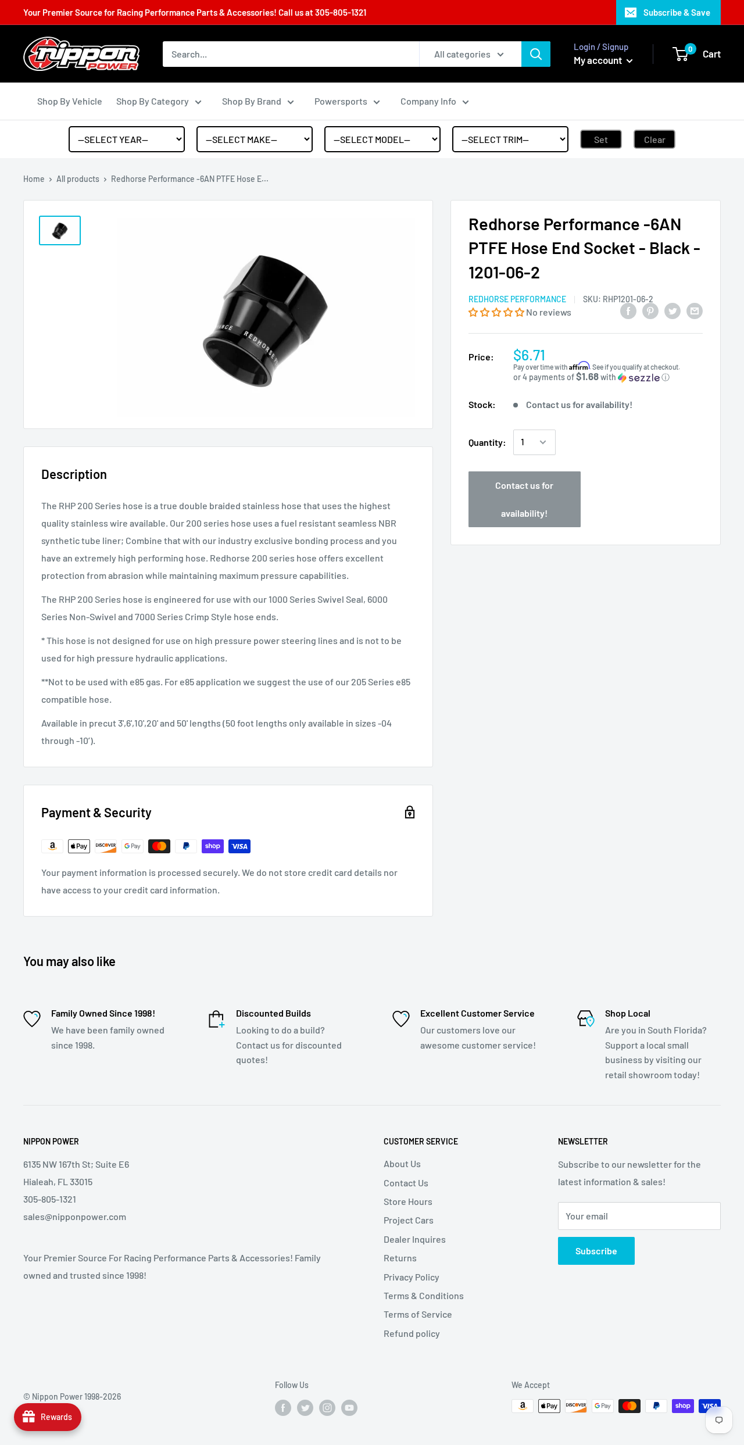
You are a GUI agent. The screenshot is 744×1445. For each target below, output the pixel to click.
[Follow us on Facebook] (283, 1407)
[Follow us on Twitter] (305, 1407)
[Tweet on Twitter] (672, 310)
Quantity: (487, 442)
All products (77, 179)
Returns (400, 1257)
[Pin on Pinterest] (650, 310)
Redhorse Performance (517, 300)
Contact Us (406, 1182)
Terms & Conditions (424, 1295)
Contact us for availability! (524, 499)
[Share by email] (694, 310)
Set (601, 139)
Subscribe (596, 1250)
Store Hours (408, 1201)
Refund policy (412, 1333)
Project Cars (409, 1219)
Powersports (340, 100)
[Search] (535, 54)
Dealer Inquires (415, 1238)
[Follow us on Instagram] (327, 1407)
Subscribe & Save (676, 12)
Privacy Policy (411, 1276)
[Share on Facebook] (628, 310)
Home (34, 179)
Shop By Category (152, 100)
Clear (655, 139)
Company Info (428, 100)
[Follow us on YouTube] (349, 1407)
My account (599, 60)
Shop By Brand (251, 100)
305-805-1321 (340, 12)
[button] (497, 312)
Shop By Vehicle (69, 100)
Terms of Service (418, 1313)
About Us (402, 1163)
